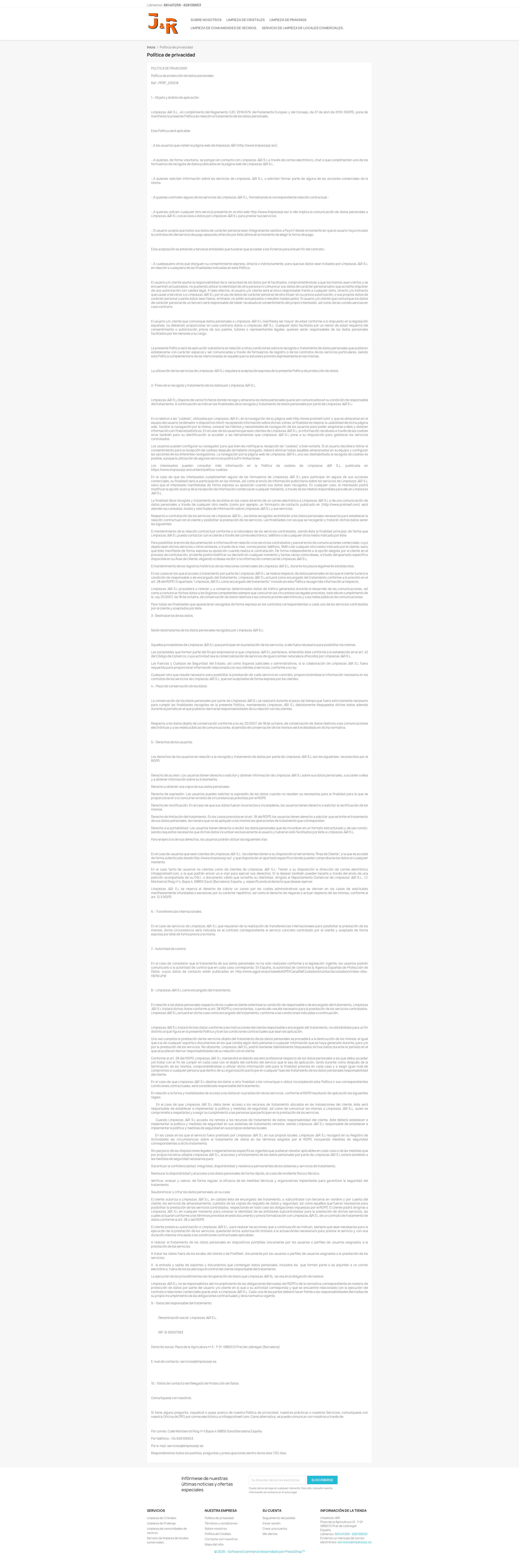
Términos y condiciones (221, 1523)
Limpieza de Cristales (245, 20)
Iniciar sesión (272, 1523)
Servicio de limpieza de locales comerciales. (303, 28)
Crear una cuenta (275, 1528)
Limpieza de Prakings (288, 20)
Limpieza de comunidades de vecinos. (224, 28)
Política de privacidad (219, 1518)
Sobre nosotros (206, 20)
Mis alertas (270, 1534)
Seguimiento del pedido (279, 1518)
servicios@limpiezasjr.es (355, 1542)
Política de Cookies (218, 1534)
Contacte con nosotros (221, 1539)
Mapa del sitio (214, 1544)
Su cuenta (272, 1510)
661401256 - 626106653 (182, 5)
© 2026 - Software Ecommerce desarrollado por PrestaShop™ (259, 1552)
